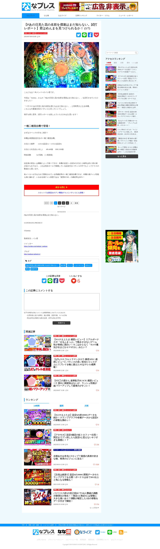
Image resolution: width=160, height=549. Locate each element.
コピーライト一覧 (72, 539)
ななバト (68, 430)
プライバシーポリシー (55, 539)
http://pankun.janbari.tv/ (32, 254)
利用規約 (83, 539)
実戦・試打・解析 (30, 33)
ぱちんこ (88, 265)
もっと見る (93, 508)
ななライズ (62, 15)
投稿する (61, 323)
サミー (70, 265)
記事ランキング (81, 15)
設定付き (34, 269)
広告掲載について (103, 539)
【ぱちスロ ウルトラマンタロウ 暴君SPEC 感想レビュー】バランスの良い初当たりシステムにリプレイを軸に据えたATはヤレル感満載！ (75, 363)
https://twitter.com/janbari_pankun (35, 246)
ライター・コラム (102, 15)
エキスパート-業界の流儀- (73, 450)
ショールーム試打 (41, 33)
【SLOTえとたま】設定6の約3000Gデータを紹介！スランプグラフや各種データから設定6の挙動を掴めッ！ (75, 417)
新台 (27, 269)
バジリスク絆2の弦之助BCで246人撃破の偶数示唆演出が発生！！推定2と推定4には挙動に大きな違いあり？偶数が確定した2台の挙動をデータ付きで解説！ (75, 497)
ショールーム (78, 265)
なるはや (68, 489)
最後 (76, 203)
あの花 (63, 265)
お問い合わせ (41, 539)
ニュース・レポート (126, 15)
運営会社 (91, 539)
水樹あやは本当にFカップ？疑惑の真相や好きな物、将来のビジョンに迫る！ (75, 457)
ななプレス (31, 15)
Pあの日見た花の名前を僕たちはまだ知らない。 (42, 265)
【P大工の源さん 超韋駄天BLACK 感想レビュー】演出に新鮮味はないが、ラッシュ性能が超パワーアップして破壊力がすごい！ (75, 383)
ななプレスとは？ (117, 539)
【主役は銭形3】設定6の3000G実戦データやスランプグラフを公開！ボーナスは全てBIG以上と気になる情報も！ (76, 477)
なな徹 (46, 15)
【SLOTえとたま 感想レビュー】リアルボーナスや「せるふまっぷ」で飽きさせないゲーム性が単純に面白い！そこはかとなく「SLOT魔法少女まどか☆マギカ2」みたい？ (76, 343)
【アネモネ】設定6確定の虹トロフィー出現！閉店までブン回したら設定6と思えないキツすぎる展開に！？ (75, 437)
